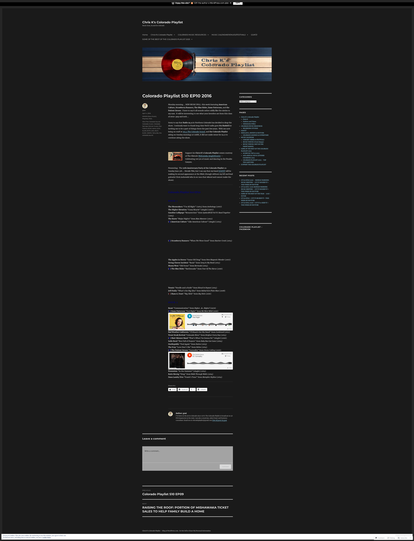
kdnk (154, 128)
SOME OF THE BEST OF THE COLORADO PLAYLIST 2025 (166, 39)
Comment (225, 466)
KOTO (149, 131)
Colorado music (147, 124)
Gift (238, 3)
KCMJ (150, 128)
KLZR (144, 131)
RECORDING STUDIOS (250, 128)
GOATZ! (254, 35)
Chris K (245, 119)
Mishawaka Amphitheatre (209, 156)
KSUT (156, 131)
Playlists (145, 118)
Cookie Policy (46, 537)
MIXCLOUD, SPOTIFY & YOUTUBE (252, 133)
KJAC (158, 128)
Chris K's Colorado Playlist (162, 22)
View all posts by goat (219, 420)
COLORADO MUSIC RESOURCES (192, 35)
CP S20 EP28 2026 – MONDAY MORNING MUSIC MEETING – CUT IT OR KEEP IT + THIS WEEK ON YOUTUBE (255, 182)
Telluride (155, 133)
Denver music (153, 126)
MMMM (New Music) (149, 116)
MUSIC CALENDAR (247, 137)
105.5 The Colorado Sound (194, 132)
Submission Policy (249, 124)
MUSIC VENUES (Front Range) (253, 142)
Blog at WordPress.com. (170, 531)
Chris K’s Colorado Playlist (161, 35)
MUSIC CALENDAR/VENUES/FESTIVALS (229, 35)
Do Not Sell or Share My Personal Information (195, 531)
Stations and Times (249, 121)
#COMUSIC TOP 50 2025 (251, 153)
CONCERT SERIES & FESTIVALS (253, 140)
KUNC (144, 133)
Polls (150, 118)
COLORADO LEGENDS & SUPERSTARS (256, 135)
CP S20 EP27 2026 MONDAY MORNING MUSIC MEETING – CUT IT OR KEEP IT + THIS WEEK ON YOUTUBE (255, 189)
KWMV (149, 133)
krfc (152, 131)
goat (144, 110)
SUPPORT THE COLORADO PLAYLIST (253, 165)
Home (145, 35)
